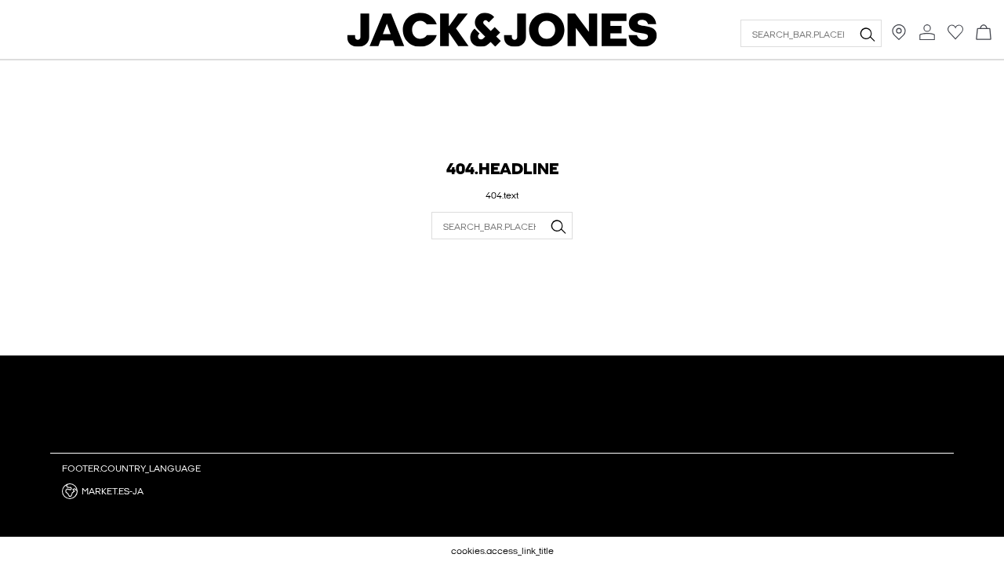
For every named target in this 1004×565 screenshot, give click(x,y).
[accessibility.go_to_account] (927, 33)
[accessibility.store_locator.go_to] (899, 36)
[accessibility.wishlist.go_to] (955, 36)
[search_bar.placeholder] (866, 33)
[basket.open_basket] (983, 33)
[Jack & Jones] (502, 43)
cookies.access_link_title (502, 550)
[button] (167, 491)
